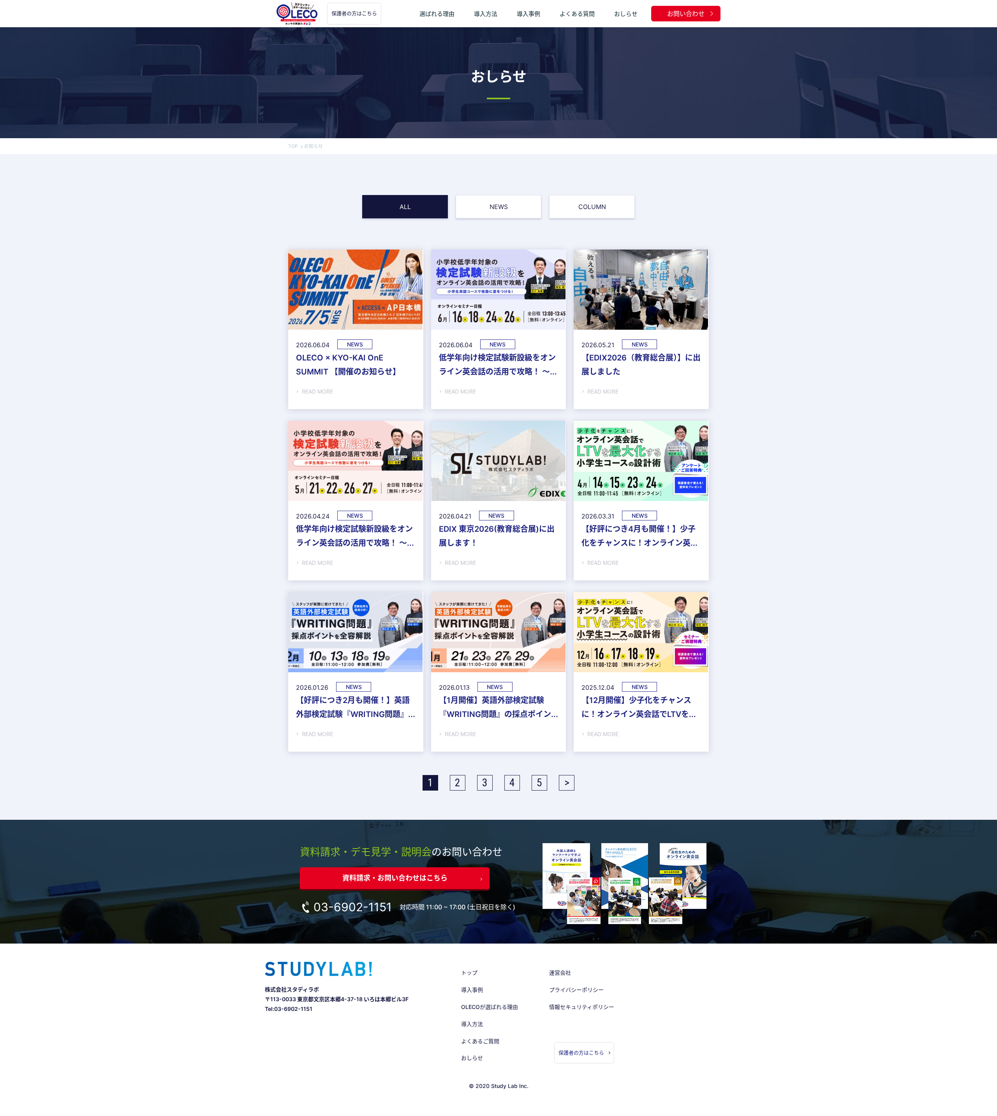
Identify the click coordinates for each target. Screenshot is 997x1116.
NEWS (499, 207)
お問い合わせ (686, 14)
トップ (469, 972)
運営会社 (560, 972)
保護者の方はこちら (354, 13)
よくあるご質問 (480, 1041)
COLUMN (592, 207)
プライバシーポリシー (576, 989)
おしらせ (626, 14)
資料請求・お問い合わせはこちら (394, 878)
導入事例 (528, 14)
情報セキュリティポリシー (581, 1007)
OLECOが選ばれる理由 (489, 1007)
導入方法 (485, 14)
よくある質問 (577, 14)
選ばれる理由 (436, 14)
